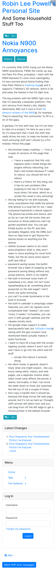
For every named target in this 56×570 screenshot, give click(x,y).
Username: (12, 505)
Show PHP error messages (19, 564)
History (8, 59)
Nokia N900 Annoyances (19, 46)
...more (12, 450)
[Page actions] (13, 36)
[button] (6, 36)
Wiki (10, 555)
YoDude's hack (43, 328)
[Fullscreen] (54, 2)
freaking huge (32, 85)
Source (21, 59)
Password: (11, 517)
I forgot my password (18, 528)
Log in (28, 535)
